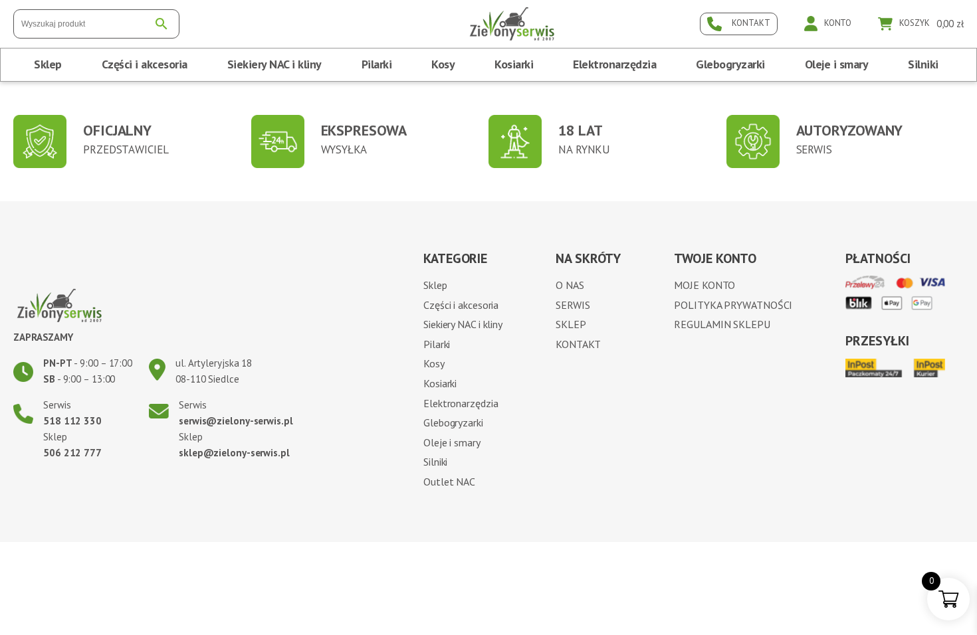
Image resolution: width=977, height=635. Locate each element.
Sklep (48, 64)
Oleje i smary (837, 64)
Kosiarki (513, 64)
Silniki (923, 64)
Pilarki (377, 64)
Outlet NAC (449, 481)
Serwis (573, 305)
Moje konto (704, 285)
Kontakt (578, 344)
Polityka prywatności (733, 305)
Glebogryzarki (730, 64)
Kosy (443, 64)
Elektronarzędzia (614, 64)
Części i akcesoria (144, 64)
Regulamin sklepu (722, 324)
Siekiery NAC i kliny (274, 64)
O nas (570, 285)
